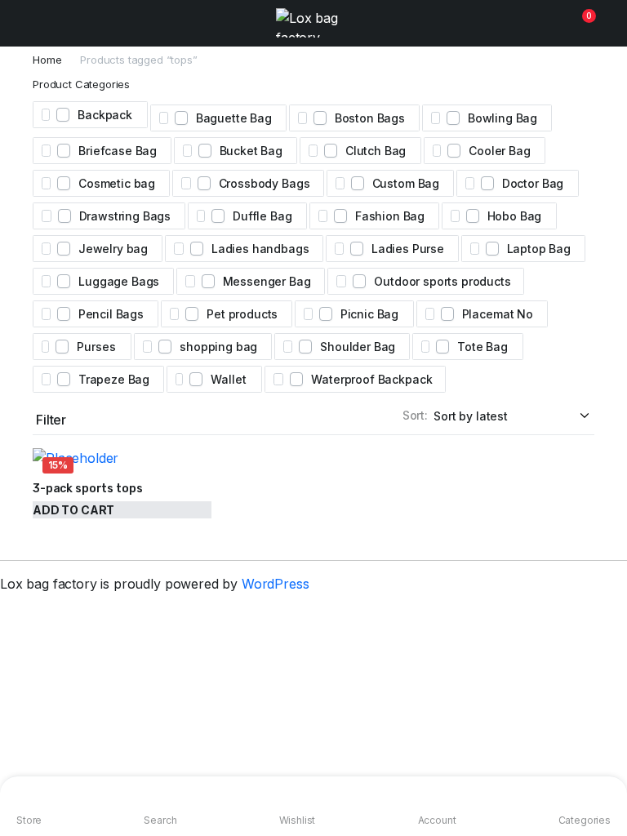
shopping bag (218, 347)
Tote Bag (482, 347)
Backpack (105, 115)
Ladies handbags (260, 249)
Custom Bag (405, 183)
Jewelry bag (113, 249)
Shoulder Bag (357, 347)
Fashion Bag (390, 216)
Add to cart (73, 510)
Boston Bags (370, 118)
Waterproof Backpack (371, 379)
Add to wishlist (201, 464)
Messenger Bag (267, 281)
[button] (578, 22)
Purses (96, 347)
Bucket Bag (251, 151)
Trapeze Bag (113, 379)
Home (47, 60)
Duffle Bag (262, 216)
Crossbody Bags (264, 183)
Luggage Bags (118, 281)
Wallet (228, 379)
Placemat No (497, 314)
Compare (201, 519)
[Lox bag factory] (313, 23)
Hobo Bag (514, 216)
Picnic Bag (369, 314)
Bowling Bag (502, 118)
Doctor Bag (532, 183)
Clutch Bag (375, 151)
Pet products (242, 314)
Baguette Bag (234, 118)
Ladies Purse (407, 249)
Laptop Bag (539, 249)
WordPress (275, 584)
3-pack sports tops (87, 489)
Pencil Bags (111, 314)
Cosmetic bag (116, 183)
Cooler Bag (499, 151)
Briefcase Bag (117, 151)
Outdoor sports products (442, 281)
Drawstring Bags (125, 216)
